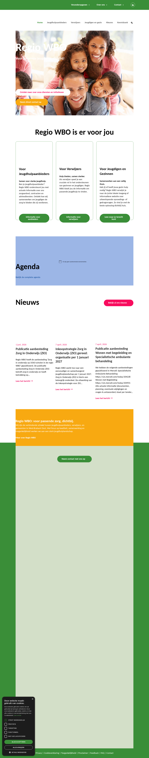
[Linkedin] (133, 5)
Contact (117, 5)
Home (40, 23)
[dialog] (18, 726)
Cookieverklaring (51, 753)
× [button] (32, 699)
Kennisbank (122, 23)
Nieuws (109, 23)
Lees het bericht (24, 381)
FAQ (102, 753)
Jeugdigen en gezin (93, 23)
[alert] (96, 261)
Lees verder (17, 715)
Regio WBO (23, 19)
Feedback (94, 753)
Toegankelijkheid (68, 753)
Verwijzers (75, 23)
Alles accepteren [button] (18, 742)
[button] (131, 23)
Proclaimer (83, 753)
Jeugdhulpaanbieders (57, 23)
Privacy (39, 753)
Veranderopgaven (79, 5)
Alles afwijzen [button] (18, 747)
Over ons (101, 5)
